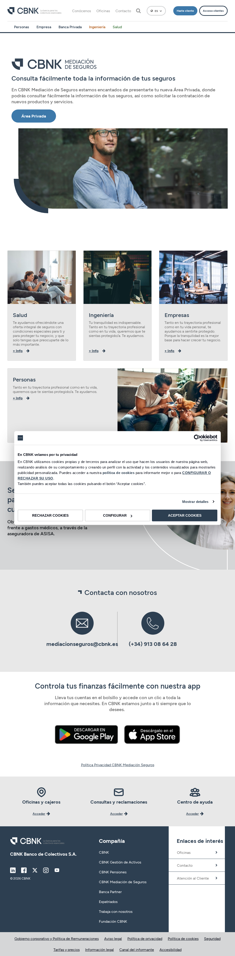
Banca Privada (70, 27)
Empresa (43, 27)
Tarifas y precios (66, 949)
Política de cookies (183, 938)
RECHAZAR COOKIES (50, 515)
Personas (21, 27)
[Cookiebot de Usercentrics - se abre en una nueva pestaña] (197, 438)
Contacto (123, 10)
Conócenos (81, 10)
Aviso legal (113, 938)
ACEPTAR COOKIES (184, 515)
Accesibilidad (170, 949)
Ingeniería (97, 27)
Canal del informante (136, 949)
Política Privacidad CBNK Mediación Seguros (117, 765)
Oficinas (103, 10)
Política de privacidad (144, 938)
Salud (117, 27)
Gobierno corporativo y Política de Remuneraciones (56, 938)
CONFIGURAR (115, 515)
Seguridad (212, 938)
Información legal (99, 949)
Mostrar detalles (195, 502)
